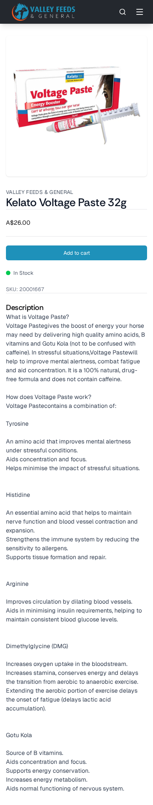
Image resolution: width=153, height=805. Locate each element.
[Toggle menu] (139, 11)
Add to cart (77, 253)
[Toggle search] (122, 12)
